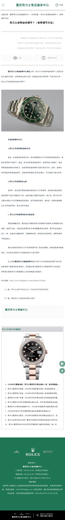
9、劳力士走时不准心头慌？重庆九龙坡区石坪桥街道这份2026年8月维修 (32, 420)
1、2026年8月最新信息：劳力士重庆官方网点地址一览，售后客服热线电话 (32, 384)
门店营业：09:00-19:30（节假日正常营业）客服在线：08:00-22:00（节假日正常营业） (32, 472)
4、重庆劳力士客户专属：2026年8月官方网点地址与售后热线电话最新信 (32, 398)
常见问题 (34, 14)
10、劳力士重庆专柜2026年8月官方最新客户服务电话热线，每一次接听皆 (32, 424)
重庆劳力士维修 (14, 71)
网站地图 (32, 482)
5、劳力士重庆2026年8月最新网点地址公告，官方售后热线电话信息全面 (32, 402)
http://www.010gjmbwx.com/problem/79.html (28, 280)
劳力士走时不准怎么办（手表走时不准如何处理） (30, 289)
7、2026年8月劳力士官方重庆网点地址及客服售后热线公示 (28, 411)
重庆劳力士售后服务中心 (19, 14)
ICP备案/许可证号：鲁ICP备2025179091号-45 (32, 478)
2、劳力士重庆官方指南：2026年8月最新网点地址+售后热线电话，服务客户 (32, 389)
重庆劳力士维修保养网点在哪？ (23, 298)
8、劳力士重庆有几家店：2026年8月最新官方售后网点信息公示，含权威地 (32, 415)
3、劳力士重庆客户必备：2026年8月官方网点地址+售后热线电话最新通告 (32, 393)
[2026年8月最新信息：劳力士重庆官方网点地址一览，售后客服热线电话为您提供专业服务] (32, 378)
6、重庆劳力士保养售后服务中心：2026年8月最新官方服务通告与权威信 (32, 406)
